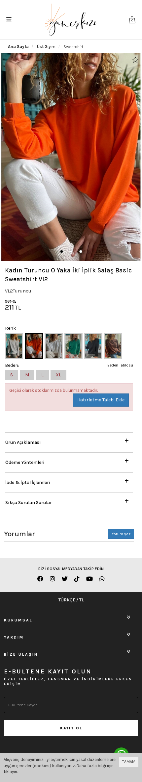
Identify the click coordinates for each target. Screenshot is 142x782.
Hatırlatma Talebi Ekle (100, 400)
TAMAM (128, 761)
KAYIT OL (71, 728)
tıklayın (10, 771)
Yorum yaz (121, 534)
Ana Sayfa (18, 46)
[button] (61, 251)
